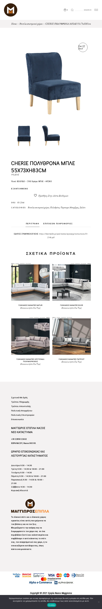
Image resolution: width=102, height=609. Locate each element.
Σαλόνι (82, 207)
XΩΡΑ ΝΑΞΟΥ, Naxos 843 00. (23, 443)
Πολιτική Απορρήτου (21, 410)
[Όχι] (98, 602)
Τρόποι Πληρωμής (20, 401)
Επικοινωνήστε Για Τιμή (30, 308)
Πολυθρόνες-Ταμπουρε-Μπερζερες (64, 207)
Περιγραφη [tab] (32, 224)
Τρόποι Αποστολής (21, 406)
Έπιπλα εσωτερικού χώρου (38, 207)
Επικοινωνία (17, 419)
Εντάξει (51, 605)
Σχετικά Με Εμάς (19, 397)
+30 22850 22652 (19, 439)
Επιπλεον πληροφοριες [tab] (58, 224)
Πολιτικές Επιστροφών (22, 415)
